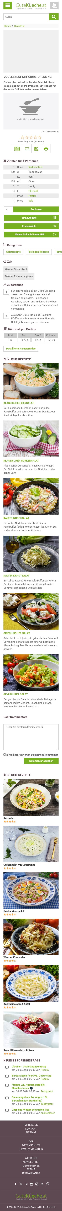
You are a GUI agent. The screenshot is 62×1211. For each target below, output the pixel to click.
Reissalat (8, 818)
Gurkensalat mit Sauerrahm (19, 864)
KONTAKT (31, 1128)
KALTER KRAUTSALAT (16, 575)
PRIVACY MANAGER (31, 1149)
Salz (30, 200)
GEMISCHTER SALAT (15, 694)
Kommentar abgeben (41, 760)
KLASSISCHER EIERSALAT (18, 403)
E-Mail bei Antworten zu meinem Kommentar (32, 754)
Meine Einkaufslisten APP (30, 234)
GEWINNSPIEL (31, 1165)
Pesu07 (45, 1069)
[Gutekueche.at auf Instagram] (31, 1184)
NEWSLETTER (31, 1161)
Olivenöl (33, 191)
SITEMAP (31, 1132)
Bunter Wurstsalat (13, 911)
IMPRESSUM (31, 1124)
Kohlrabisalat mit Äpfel (16, 1004)
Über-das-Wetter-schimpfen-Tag (30, 1109)
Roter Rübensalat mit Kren (18, 1050)
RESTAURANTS (31, 1173)
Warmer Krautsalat (14, 957)
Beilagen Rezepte (39, 251)
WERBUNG (31, 1158)
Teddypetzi (47, 1091)
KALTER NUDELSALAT (16, 518)
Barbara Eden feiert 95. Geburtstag (31, 1075)
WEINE (31, 1169)
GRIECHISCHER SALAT (16, 633)
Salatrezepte (13, 251)
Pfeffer (32, 195)
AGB (31, 1141)
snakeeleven (48, 1113)
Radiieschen (35, 167)
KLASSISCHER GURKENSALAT (21, 460)
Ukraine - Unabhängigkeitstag (29, 1066)
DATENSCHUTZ (31, 1145)
